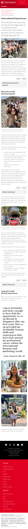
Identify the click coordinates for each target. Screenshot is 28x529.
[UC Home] (8, 2)
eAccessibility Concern (14, 521)
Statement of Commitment (16, 520)
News (4, 499)
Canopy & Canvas (7, 466)
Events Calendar (7, 509)
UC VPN (5, 484)
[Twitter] (10, 445)
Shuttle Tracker (7, 479)
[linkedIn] (22, 445)
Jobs (4, 496)
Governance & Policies (9, 504)
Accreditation (4, 525)
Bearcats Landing (7, 487)
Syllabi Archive (4, 521)
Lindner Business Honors (7, 13)
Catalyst (5, 474)
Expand (18, 78)
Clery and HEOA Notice (11, 518)
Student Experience (6, 11)
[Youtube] (18, 445)
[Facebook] (6, 445)
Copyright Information (20, 523)
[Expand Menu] (26, 6)
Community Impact (8, 501)
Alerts (2, 518)
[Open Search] (22, 2)
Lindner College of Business (8, 10)
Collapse (24, 78)
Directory (5, 506)
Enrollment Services (8, 469)
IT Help (4, 481)
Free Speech (11, 523)
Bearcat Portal (6, 476)
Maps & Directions (8, 494)
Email (4, 471)
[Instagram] (14, 445)
